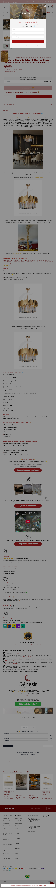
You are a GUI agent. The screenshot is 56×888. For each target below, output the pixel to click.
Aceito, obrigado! (42, 885)
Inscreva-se (28, 42)
